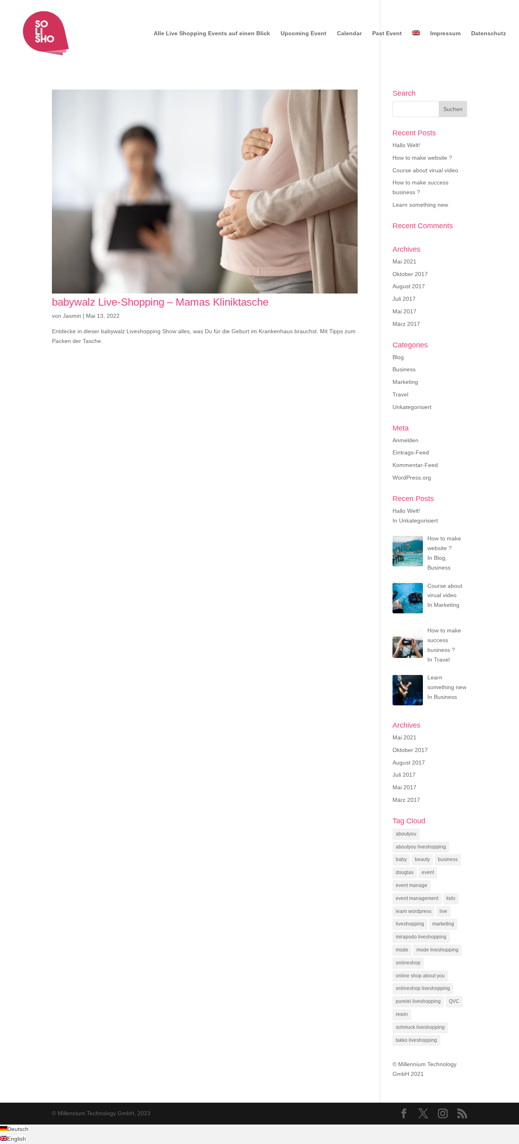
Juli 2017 (404, 299)
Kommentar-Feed (415, 465)
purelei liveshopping (418, 1001)
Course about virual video (425, 170)
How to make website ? (422, 157)
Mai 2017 (404, 311)
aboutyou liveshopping (421, 847)
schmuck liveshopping (420, 1027)
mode (402, 950)
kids (450, 898)
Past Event (387, 33)
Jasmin (72, 316)
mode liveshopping (437, 950)
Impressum (445, 33)
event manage (411, 885)
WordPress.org (411, 477)
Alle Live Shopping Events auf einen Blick (212, 33)
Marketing (405, 382)
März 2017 (406, 324)
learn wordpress (413, 911)
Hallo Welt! (406, 145)
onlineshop (408, 963)
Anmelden (405, 440)
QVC (454, 1001)
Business (404, 369)
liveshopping (410, 924)
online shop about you (420, 976)
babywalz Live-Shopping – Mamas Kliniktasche (160, 302)
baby (401, 859)
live (443, 911)
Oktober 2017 (410, 274)
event (428, 872)
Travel (400, 394)
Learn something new (420, 204)
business (448, 859)
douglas (405, 872)
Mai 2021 (404, 261)
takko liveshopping (416, 1040)
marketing (443, 924)
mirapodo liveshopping (421, 937)
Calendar (349, 33)
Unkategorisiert (411, 407)
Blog (398, 357)
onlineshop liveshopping (423, 988)
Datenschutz (488, 33)
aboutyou (406, 834)
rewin (402, 1014)
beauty (422, 859)
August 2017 (408, 286)
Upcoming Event (303, 33)
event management (417, 898)
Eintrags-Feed (410, 452)
